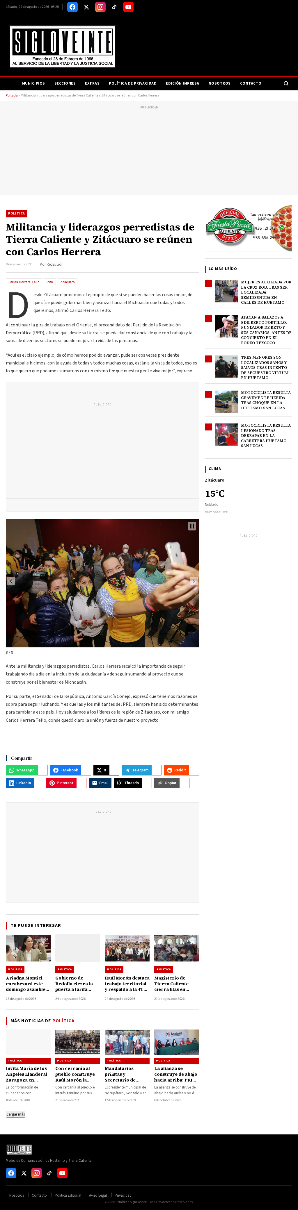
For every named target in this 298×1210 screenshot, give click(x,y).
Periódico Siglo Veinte (131, 1202)
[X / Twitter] (86, 7)
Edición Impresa (182, 83)
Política (16, 213)
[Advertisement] (149, 151)
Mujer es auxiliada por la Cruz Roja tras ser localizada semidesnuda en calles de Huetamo (266, 292)
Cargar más (15, 1114)
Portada (12, 95)
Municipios (33, 83)
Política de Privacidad (133, 83)
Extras (92, 83)
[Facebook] (72, 7)
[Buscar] (286, 83)
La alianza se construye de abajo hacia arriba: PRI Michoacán (175, 1077)
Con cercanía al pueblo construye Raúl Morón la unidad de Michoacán (75, 1080)
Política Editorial (68, 1195)
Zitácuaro (67, 282)
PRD (50, 282)
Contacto (251, 83)
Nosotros (220, 83)
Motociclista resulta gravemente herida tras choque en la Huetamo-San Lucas (266, 400)
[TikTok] (114, 7)
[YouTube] (128, 7)
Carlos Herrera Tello (24, 282)
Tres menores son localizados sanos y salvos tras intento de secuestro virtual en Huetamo (265, 367)
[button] (11, 581)
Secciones (65, 83)
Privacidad (123, 1195)
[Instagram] (100, 7)
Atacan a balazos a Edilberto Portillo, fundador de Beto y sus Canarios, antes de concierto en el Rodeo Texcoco (266, 330)
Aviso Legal (98, 1195)
